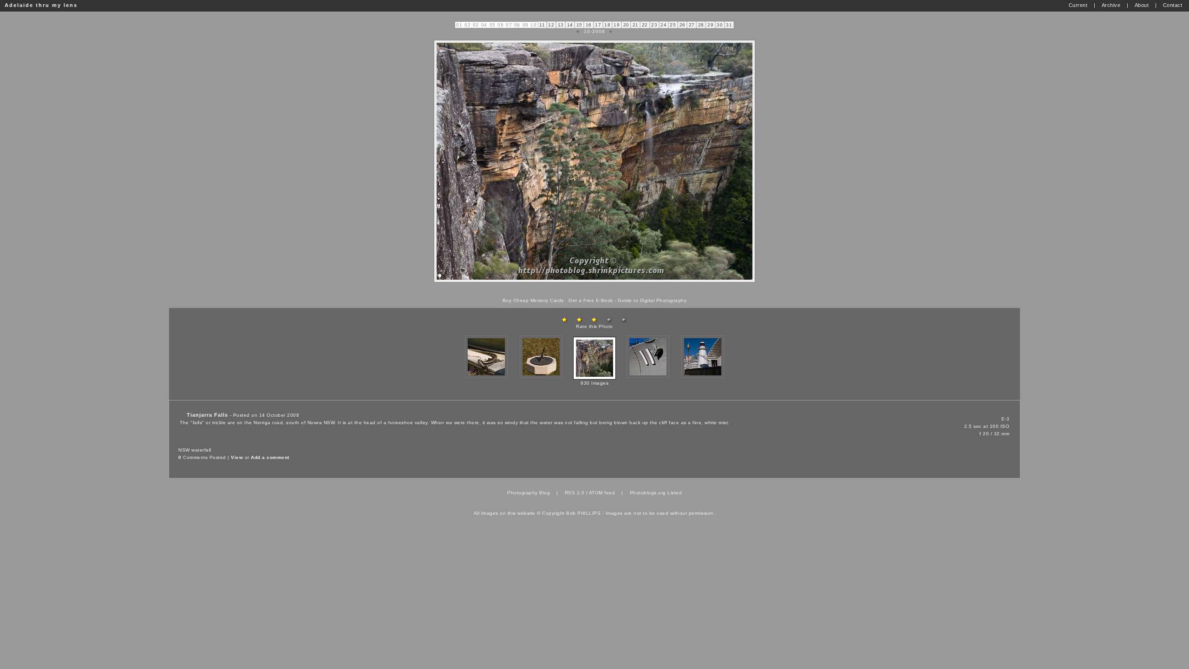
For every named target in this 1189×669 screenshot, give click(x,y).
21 (636, 24)
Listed (674, 492)
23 (654, 24)
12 (551, 24)
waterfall (201, 450)
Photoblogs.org (648, 492)
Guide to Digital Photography (652, 300)
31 (729, 24)
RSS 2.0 (575, 492)
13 (561, 24)
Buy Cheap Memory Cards (533, 300)
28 (701, 24)
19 (617, 24)
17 (598, 24)
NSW (184, 450)
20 (626, 24)
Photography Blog (528, 492)
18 (607, 24)
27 (692, 24)
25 (673, 24)
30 (720, 24)
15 (579, 24)
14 (570, 24)
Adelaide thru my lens (41, 5)
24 (663, 24)
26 (682, 24)
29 (710, 24)
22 (645, 24)
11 (542, 24)
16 (589, 24)
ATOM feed (602, 492)
